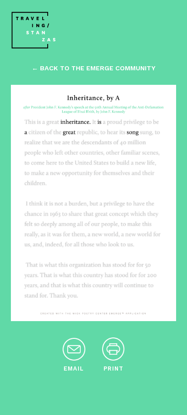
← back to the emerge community (93, 68)
